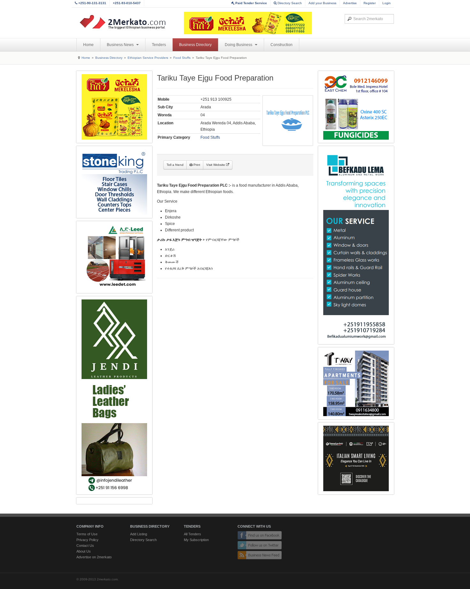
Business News (121, 45)
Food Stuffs (182, 57)
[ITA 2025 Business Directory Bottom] (356, 458)
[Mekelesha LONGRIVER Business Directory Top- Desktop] (248, 23)
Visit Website (216, 165)
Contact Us (85, 545)
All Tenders (192, 534)
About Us (83, 551)
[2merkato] (126, 22)
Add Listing (138, 534)
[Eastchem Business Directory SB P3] (356, 107)
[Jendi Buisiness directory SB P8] (114, 395)
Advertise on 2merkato (94, 557)
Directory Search (289, 3)
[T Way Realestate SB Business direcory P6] (356, 383)
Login (386, 3)
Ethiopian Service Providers (148, 57)
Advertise (350, 3)
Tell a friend (175, 165)
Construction (281, 45)
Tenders (159, 45)
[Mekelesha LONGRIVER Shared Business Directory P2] (114, 107)
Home (88, 45)
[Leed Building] (114, 257)
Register (370, 3)
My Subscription (196, 540)
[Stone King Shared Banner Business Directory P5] (114, 182)
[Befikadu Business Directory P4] (356, 245)
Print (196, 165)
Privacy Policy (87, 540)
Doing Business (239, 45)
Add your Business (322, 3)
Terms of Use (87, 534)
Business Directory (195, 45)
